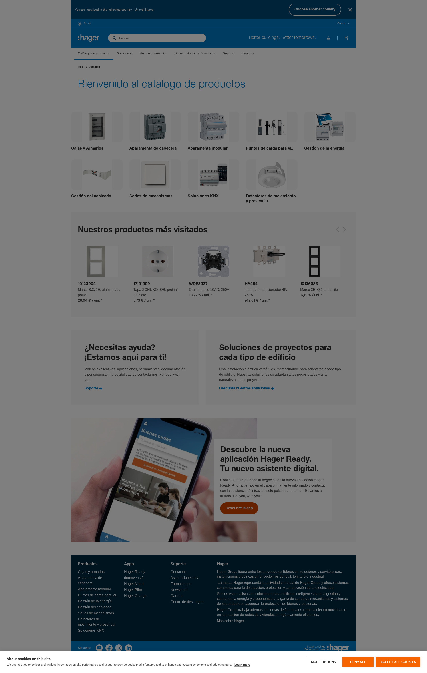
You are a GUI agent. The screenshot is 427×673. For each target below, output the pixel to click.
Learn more (242, 664)
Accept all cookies (398, 662)
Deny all (358, 662)
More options (323, 662)
